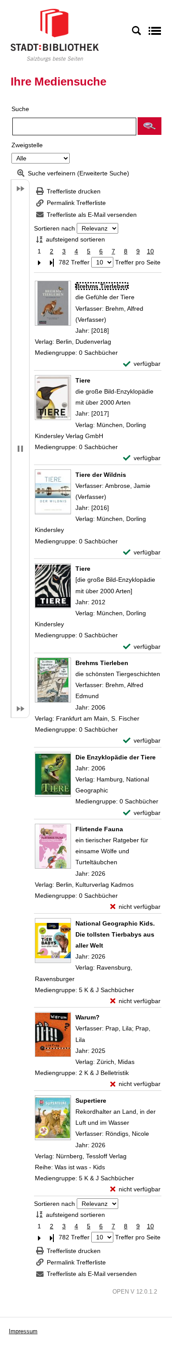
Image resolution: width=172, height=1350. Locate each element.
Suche (20, 108)
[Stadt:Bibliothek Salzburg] (55, 34)
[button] (149, 126)
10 (150, 251)
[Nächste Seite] (39, 262)
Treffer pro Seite (138, 262)
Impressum (23, 1331)
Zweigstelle (27, 145)
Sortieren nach (54, 228)
